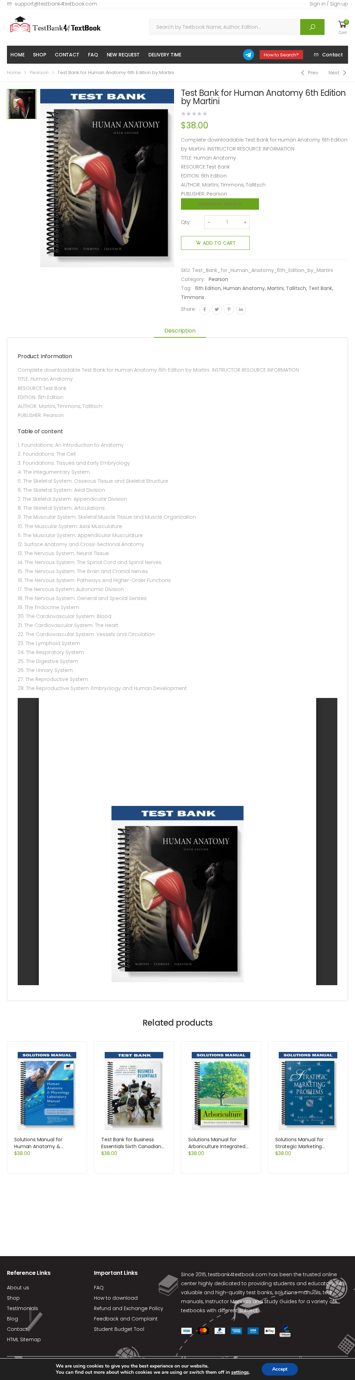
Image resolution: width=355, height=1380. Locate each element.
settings (240, 1372)
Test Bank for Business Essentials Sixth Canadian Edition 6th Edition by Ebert (132, 1146)
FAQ (93, 54)
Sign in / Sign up (329, 3)
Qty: (186, 222)
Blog (12, 1318)
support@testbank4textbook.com (56, 3)
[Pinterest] (229, 309)
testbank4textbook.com (237, 1274)
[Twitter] (216, 309)
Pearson (39, 72)
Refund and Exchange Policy (128, 1308)
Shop (39, 54)
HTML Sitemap (24, 1339)
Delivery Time (164, 54)
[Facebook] (204, 309)
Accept (279, 1369)
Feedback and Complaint (126, 1318)
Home (17, 54)
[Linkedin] (241, 309)
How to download (116, 1298)
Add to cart (219, 242)
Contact (67, 54)
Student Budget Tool (119, 1329)
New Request (123, 54)
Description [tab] (179, 331)
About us (18, 1287)
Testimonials (22, 1308)
